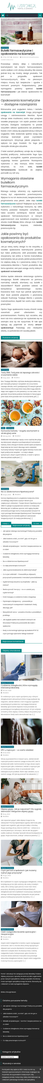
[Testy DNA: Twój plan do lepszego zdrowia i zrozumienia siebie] (21, 354)
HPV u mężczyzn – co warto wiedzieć (17, 750)
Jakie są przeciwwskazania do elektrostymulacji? (20, 570)
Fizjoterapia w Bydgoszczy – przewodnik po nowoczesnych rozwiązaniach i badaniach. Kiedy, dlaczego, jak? (20, 604)
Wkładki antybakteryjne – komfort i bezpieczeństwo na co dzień (22, 547)
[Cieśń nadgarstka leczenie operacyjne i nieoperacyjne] (21, 914)
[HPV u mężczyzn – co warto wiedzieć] (21, 732)
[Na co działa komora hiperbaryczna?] (21, 474)
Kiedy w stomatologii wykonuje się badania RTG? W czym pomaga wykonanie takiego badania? (20, 632)
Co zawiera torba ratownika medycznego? (37, 524)
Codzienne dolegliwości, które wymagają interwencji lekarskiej (21, 555)
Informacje (5, 48)
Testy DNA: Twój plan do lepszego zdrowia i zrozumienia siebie (20, 373)
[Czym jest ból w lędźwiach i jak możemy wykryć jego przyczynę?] (21, 853)
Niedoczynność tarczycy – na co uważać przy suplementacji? (19, 591)
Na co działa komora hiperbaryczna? (17, 491)
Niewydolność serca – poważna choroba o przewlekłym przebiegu (22, 613)
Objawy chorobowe (11, 650)
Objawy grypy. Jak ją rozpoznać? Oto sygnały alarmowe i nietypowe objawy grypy (21, 810)
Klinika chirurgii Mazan (8, 992)
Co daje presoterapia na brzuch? (14, 566)
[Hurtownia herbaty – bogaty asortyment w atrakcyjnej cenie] (21, 413)
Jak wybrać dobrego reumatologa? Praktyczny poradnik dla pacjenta (22, 532)
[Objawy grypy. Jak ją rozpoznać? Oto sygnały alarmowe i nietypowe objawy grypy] (21, 791)
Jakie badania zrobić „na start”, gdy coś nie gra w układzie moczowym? (20, 540)
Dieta (3, 428)
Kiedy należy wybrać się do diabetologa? (7, 524)
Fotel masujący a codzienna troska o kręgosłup (19, 597)
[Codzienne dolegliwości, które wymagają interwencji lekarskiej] (21, 668)
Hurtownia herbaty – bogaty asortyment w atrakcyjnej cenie (20, 432)
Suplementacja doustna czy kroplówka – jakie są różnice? (20, 583)
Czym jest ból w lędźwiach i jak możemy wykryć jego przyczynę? (18, 871)
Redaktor (15, 57)
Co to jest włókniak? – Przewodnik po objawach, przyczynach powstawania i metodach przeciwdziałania (22, 576)
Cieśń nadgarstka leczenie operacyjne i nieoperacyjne (18, 933)
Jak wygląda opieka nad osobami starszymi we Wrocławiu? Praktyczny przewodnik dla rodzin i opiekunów (19, 623)
